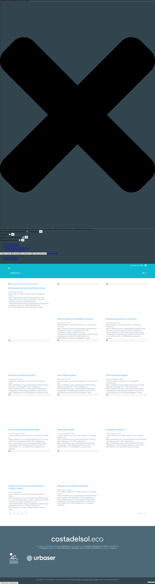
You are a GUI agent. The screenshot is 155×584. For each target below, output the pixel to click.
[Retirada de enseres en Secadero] (126, 284)
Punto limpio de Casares (117, 375)
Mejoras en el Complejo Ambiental (72, 486)
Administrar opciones (11, 244)
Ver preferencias (26, 253)
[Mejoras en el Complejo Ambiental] (77, 451)
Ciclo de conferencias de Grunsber (24, 429)
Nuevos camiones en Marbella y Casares (75, 319)
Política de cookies (10, 257)
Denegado (16, 253)
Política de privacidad (11, 259)
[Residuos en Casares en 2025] (28, 340)
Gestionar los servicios (11, 246)
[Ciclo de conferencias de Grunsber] (28, 395)
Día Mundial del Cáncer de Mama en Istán (26, 288)
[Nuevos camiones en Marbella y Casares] (77, 284)
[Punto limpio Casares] (77, 340)
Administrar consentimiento (9, 583)
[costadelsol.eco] (14, 273)
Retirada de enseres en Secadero (121, 319)
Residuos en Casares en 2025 (21, 375)
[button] (77, 115)
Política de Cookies (93, 579)
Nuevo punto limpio (65, 429)
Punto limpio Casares (66, 375)
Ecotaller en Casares (115, 429)
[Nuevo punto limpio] (77, 395)
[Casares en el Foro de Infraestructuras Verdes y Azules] (28, 451)
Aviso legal (74, 579)
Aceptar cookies (6, 253)
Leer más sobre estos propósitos (14, 250)
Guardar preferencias (39, 253)
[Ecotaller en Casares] (126, 395)
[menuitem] (144, 273)
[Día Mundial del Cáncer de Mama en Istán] (23, 284)
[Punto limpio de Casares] (126, 340)
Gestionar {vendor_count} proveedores (17, 248)
